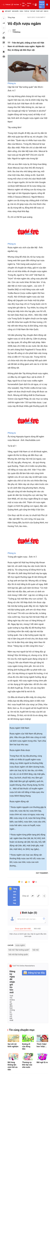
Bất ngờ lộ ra (42, 1062)
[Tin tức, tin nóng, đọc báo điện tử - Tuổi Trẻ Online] (2, 4)
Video (21, 11)
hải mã (35, 950)
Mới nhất (8, 11)
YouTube (16, 4)
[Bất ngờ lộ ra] (42, 1056)
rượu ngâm (20, 945)
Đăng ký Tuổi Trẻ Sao (41, 4)
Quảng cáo (29, 5)
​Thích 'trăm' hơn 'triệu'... (42, 1045)
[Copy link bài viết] (38, 896)
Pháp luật (39, 11)
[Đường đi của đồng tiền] (28, 1038)
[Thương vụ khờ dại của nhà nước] (28, 1056)
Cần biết (23, 5)
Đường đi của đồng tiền (26, 1046)
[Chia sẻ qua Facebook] (32, 896)
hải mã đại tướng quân (18, 954)
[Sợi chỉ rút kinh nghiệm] (13, 1038)
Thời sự (26, 11)
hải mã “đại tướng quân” (19, 950)
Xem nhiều (15, 11)
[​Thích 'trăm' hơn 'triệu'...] (42, 1038)
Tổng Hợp (11, 18)
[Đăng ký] (34, 972)
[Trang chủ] (3, 11)
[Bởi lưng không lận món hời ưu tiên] (13, 1056)
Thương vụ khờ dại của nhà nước (27, 1064)
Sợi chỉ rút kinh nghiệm (13, 1045)
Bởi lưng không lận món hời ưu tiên (12, 1066)
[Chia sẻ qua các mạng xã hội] (44, 896)
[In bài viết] (4, 57)
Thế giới (32, 11)
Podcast (7, 4)
